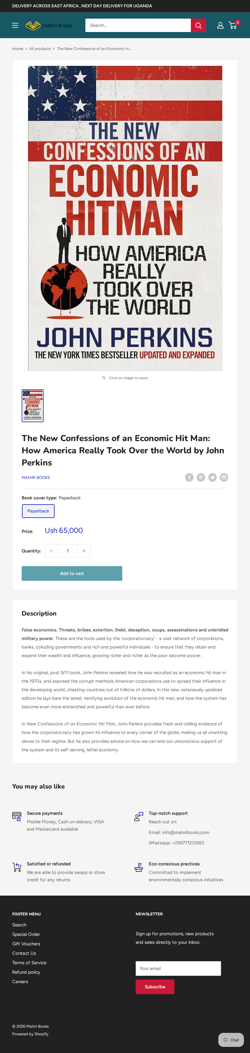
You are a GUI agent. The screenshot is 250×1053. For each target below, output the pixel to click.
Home (17, 48)
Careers (20, 981)
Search (19, 925)
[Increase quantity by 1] (83, 550)
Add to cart (72, 573)
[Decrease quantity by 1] (51, 550)
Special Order (26, 934)
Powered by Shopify (30, 1034)
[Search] (198, 25)
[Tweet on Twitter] (212, 477)
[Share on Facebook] (189, 477)
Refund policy (26, 972)
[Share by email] (224, 477)
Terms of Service (29, 962)
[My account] (220, 25)
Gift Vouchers (26, 944)
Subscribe (155, 987)
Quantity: (31, 551)
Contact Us (24, 953)
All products (40, 48)
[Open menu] (15, 25)
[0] (233, 25)
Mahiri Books (36, 477)
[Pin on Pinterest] (201, 477)
